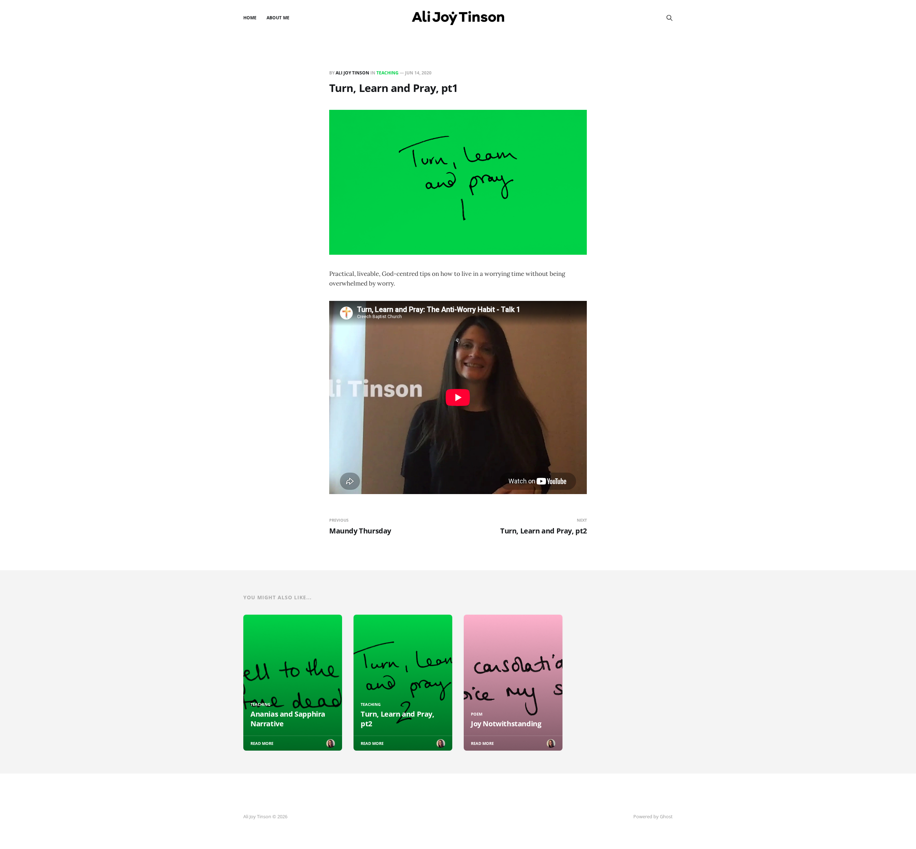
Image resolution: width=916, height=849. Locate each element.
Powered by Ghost (653, 816)
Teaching (387, 73)
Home (250, 18)
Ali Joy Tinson (352, 73)
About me (278, 18)
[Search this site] (669, 18)
